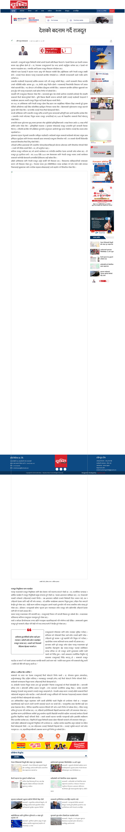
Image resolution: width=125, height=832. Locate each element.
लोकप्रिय (16, 757)
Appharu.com (101, 473)
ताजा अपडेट (96, 237)
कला (42, 11)
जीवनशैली (58, 11)
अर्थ (36, 11)
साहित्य (50, 11)
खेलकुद (67, 11)
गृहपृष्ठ (13, 10)
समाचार (22, 11)
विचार (29, 11)
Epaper (112, 11)
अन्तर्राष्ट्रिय (76, 11)
